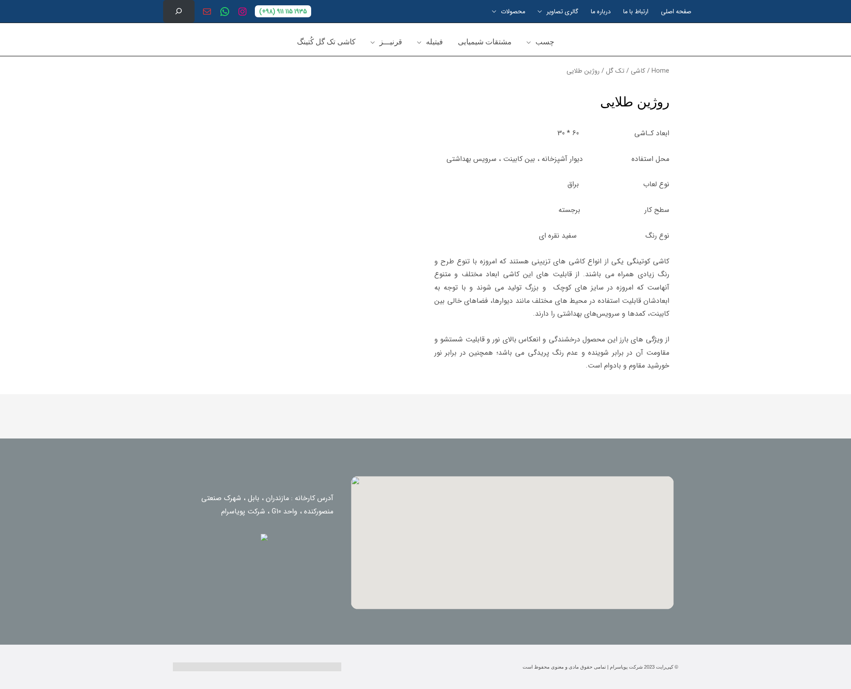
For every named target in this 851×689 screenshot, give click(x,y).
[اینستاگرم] (242, 11)
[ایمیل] (207, 11)
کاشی (638, 71)
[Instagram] (441, 667)
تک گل (615, 71)
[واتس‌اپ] (224, 11)
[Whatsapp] (410, 667)
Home (660, 71)
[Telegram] (379, 667)
